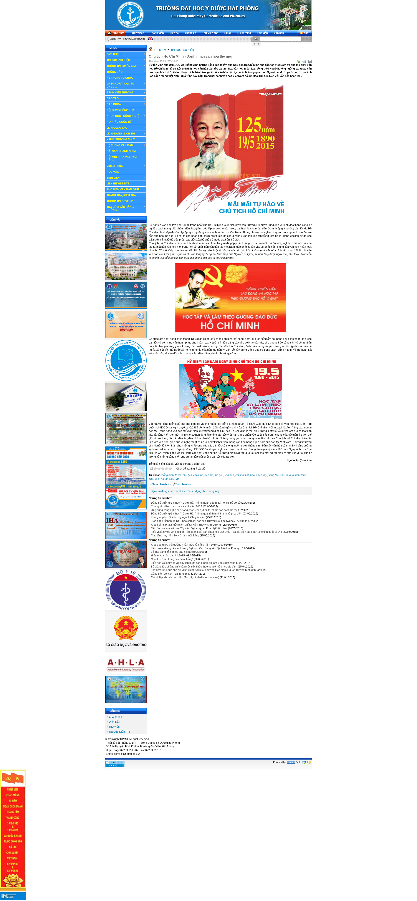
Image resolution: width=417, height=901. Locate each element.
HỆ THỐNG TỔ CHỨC (120, 77)
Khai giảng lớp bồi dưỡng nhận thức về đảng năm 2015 (184, 544)
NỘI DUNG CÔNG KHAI (121, 110)
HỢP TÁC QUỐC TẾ (119, 121)
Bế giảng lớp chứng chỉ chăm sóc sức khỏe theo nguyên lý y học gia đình (194, 566)
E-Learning (115, 716)
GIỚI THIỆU (114, 54)
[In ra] (304, 61)
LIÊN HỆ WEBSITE (118, 183)
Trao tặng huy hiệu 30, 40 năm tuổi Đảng (175, 535)
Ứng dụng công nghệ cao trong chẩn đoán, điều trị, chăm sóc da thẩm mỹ (194, 510)
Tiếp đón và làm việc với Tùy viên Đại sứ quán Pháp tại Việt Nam (189, 528)
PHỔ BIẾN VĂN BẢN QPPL (123, 189)
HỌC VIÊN (113, 171)
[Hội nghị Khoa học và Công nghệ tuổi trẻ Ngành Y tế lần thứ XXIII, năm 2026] (126, 308)
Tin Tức (161, 49)
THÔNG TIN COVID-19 (120, 201)
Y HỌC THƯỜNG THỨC (121, 139)
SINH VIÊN (113, 177)
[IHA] (126, 538)
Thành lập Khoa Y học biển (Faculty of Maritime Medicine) (185, 577)
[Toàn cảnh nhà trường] (126, 250)
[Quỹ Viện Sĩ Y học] (126, 567)
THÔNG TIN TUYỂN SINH (122, 66)
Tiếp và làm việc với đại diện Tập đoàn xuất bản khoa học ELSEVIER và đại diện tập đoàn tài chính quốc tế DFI (216, 531)
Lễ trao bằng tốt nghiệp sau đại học (172, 551)
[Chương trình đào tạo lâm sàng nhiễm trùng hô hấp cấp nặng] (126, 337)
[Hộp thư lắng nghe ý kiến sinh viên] (126, 410)
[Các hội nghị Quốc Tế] (126, 443)
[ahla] (126, 673)
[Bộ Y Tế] (126, 609)
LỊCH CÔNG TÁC (117, 127)
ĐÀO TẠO (113, 98)
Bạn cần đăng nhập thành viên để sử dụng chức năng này (185, 491)
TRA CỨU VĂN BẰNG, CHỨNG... (120, 209)
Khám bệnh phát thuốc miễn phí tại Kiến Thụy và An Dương (186, 524)
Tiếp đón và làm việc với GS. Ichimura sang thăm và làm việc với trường (193, 562)
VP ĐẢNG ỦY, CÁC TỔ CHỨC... (120, 85)
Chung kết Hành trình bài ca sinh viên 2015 (176, 506)
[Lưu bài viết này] (310, 61)
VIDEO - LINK (115, 166)
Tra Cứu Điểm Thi (119, 731)
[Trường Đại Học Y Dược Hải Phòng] (208, 15)
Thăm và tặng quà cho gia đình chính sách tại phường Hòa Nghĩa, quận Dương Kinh (201, 570)
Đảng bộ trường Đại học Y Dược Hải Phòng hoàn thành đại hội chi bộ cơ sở (196, 502)
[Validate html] (303, 762)
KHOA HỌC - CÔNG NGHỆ (123, 116)
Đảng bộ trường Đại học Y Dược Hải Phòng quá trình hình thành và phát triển (196, 513)
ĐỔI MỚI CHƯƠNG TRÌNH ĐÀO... (122, 159)
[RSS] (304, 33)
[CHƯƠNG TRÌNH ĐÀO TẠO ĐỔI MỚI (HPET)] (126, 702)
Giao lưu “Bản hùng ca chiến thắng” (172, 559)
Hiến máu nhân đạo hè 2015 (168, 555)
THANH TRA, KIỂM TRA (121, 195)
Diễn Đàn (114, 721)
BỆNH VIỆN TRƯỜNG (120, 92)
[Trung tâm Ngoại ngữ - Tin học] (126, 380)
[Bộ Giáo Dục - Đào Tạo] (126, 649)
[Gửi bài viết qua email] (298, 61)
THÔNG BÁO (114, 71)
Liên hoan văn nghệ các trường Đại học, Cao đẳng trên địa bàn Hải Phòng (195, 548)
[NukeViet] (291, 762)
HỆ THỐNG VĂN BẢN (120, 145)
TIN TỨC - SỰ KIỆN (118, 60)
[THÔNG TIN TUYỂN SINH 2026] (126, 509)
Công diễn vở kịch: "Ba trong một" (170, 573)
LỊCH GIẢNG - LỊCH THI (121, 133)
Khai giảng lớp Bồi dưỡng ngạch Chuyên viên (178, 517)
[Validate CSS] (309, 762)
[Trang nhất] (150, 49)
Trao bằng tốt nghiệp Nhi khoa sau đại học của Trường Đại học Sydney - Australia (199, 521)
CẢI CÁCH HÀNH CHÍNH (122, 151)
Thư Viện (114, 726)
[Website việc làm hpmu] (126, 279)
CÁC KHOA (114, 104)
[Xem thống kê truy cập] (114, 766)
